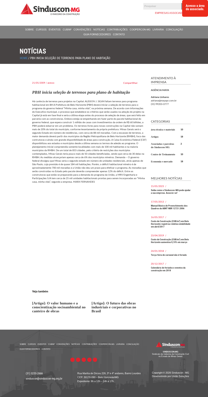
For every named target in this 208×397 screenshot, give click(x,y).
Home (24, 58)
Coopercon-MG (140, 29)
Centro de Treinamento (163, 154)
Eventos (55, 29)
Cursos (41, 29)
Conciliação (174, 29)
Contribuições (117, 29)
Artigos (155, 136)
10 (182, 130)
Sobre (29, 29)
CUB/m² (67, 29)
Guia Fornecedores (97, 34)
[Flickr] (111, 13)
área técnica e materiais (163, 129)
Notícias (99, 29)
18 (182, 137)
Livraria (158, 29)
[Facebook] (100, 13)
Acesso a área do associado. (195, 7)
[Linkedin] (117, 13)
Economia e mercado (162, 161)
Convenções (82, 29)
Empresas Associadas (170, 13)
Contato (119, 34)
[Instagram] (123, 13)
